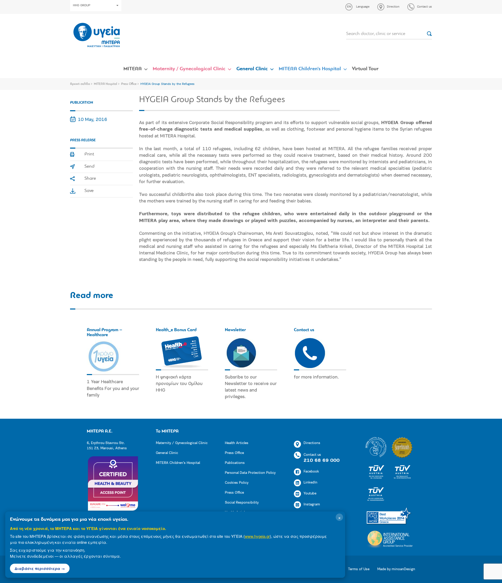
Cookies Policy (236, 483)
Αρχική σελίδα (80, 84)
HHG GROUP (81, 5)
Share (90, 178)
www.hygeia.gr (257, 536)
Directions (312, 443)
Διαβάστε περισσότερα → (40, 568)
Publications (235, 463)
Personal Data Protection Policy (250, 473)
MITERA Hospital (105, 84)
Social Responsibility (242, 503)
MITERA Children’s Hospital (310, 69)
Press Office (128, 84)
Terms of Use (358, 569)
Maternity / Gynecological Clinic (189, 69)
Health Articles (236, 443)
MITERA (132, 69)
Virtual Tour (365, 69)
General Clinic (252, 69)
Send (89, 166)
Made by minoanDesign (396, 569)
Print (89, 154)
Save (89, 191)
